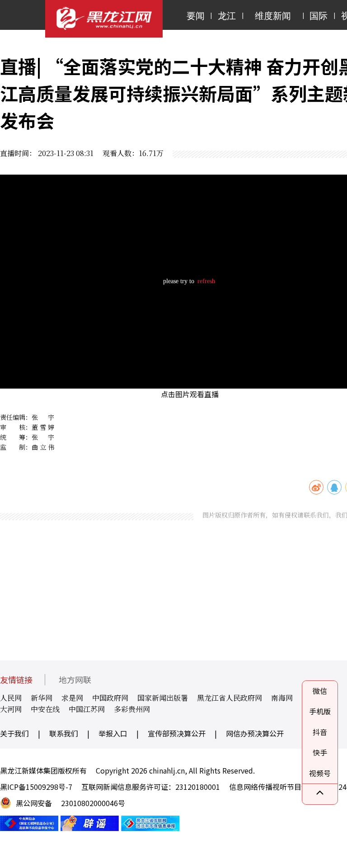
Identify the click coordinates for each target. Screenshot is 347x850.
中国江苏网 (87, 709)
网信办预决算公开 (255, 733)
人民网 (11, 698)
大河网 (11, 709)
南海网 (282, 698)
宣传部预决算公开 (177, 733)
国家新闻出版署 (162, 698)
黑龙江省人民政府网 (229, 698)
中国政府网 (110, 698)
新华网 (41, 698)
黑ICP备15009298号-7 (36, 786)
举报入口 (112, 733)
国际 (318, 16)
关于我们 (14, 733)
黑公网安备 (34, 803)
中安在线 (45, 709)
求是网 (72, 698)
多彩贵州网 (132, 709)
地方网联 (75, 679)
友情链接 (16, 679)
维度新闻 (273, 16)
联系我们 (63, 733)
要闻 (196, 16)
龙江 (227, 16)
